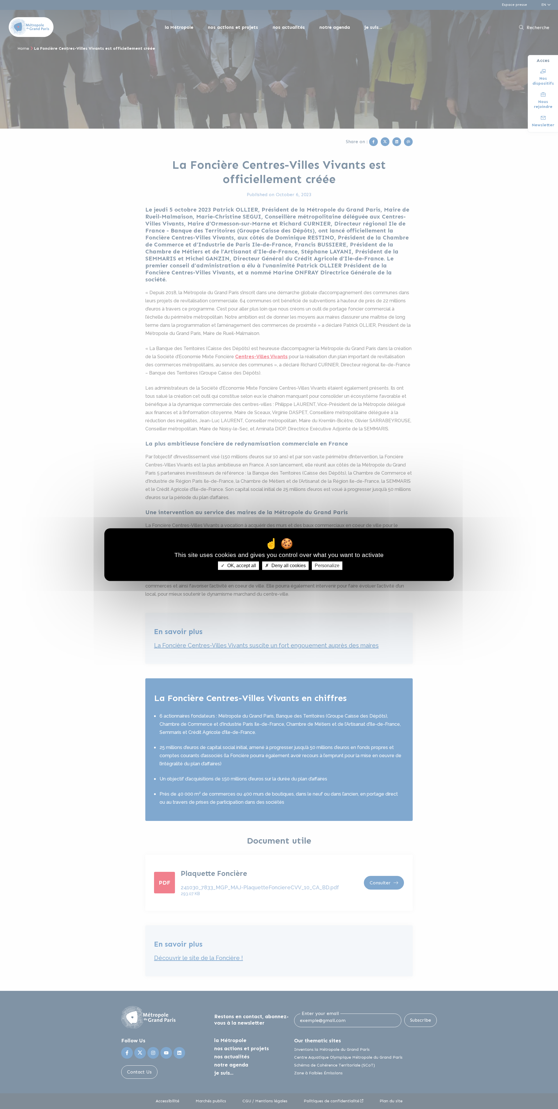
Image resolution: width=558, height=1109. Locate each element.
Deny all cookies (288, 565)
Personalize (327, 565)
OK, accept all (241, 565)
